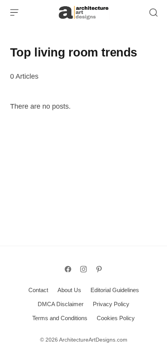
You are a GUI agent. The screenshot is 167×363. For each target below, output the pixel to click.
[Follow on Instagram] (83, 269)
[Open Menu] (14, 12)
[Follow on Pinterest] (99, 269)
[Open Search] (153, 12)
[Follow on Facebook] (68, 269)
